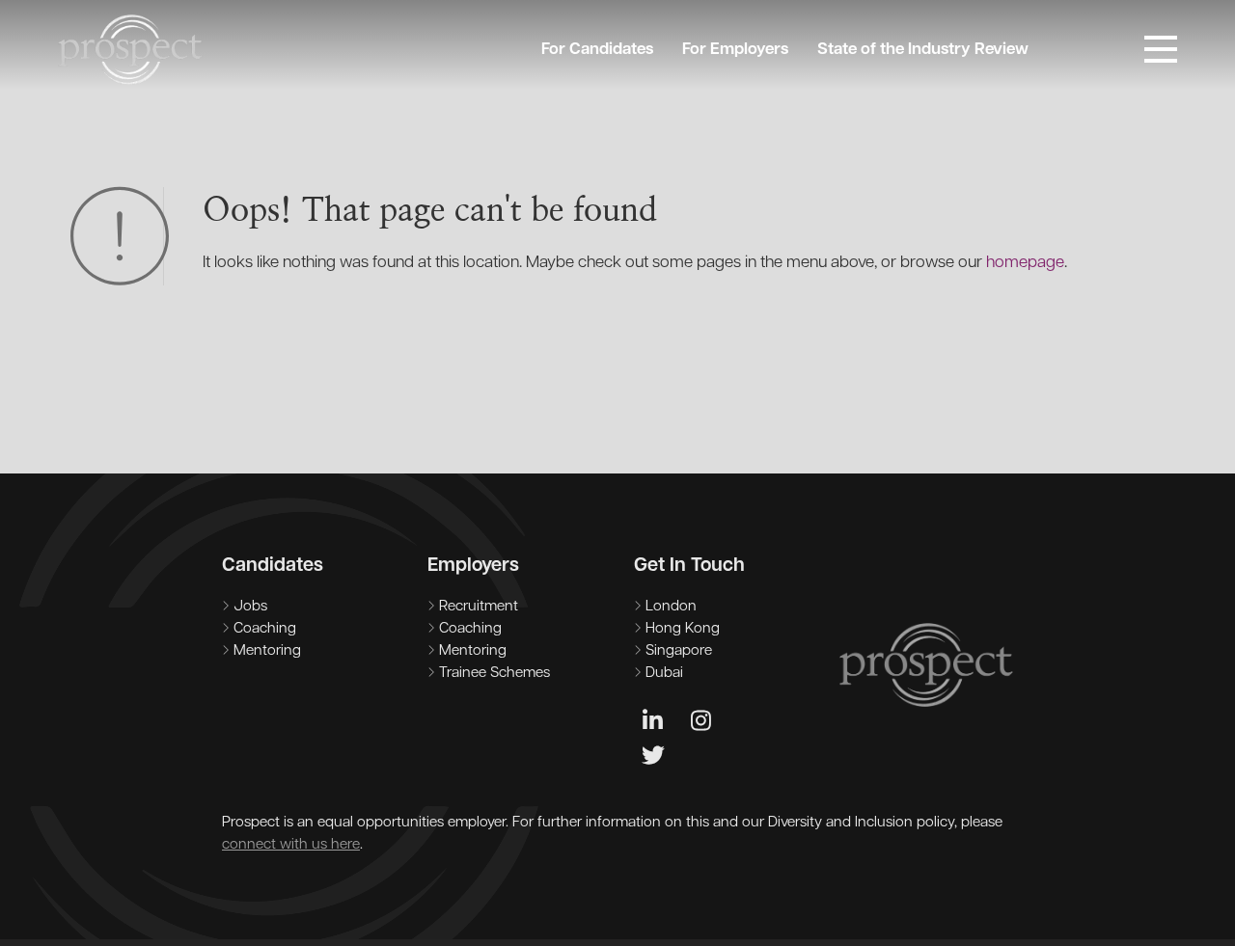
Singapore (678, 651)
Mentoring (267, 651)
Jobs (250, 607)
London (671, 607)
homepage (1025, 263)
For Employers (735, 49)
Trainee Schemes (494, 673)
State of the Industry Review (923, 49)
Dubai (664, 673)
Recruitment (478, 607)
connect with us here (291, 845)
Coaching (264, 629)
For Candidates (597, 49)
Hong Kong (682, 629)
